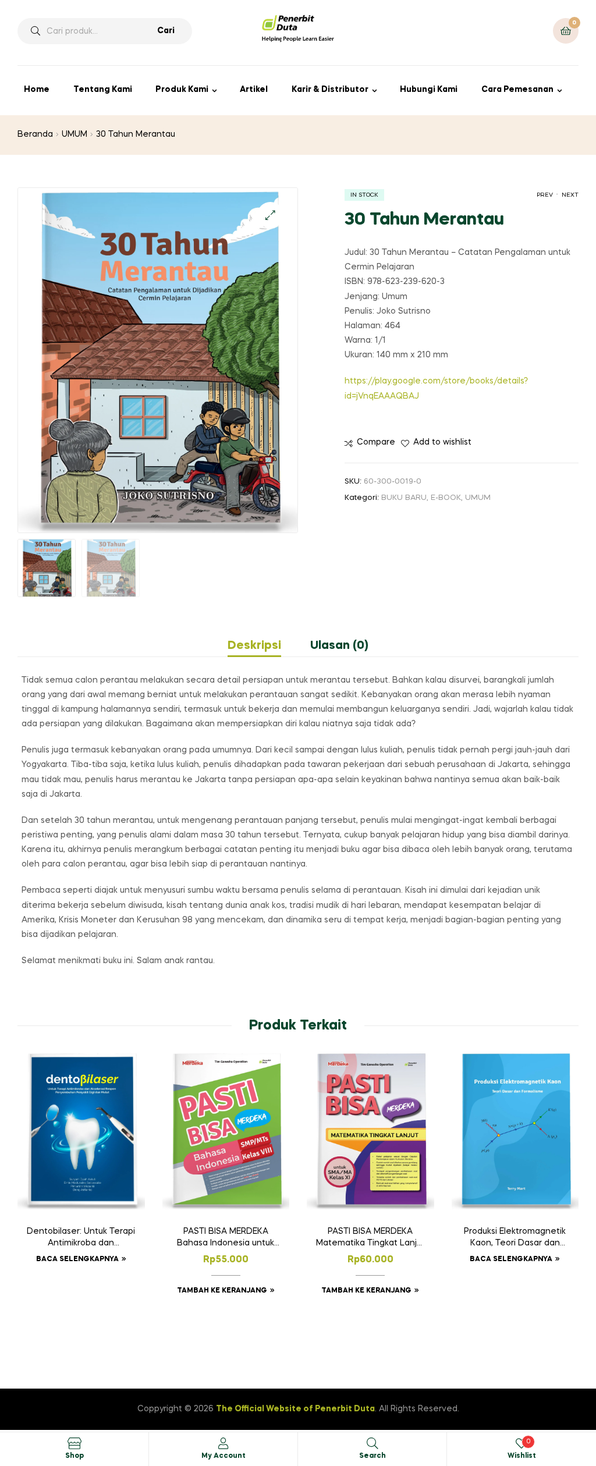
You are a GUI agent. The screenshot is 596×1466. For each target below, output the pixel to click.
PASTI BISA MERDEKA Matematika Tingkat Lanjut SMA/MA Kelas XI (370, 1238)
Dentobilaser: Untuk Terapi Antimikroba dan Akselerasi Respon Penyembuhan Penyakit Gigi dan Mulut (81, 1238)
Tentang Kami (102, 90)
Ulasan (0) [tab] (339, 646)
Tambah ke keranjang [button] (222, 1290)
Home (36, 90)
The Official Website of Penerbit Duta (295, 1409)
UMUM (74, 134)
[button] (270, 215)
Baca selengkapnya (77, 1259)
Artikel (254, 90)
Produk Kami (181, 90)
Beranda (35, 134)
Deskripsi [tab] (254, 646)
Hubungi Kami (428, 90)
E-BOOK (446, 498)
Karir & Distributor (330, 90)
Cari (166, 31)
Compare (376, 442)
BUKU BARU (404, 498)
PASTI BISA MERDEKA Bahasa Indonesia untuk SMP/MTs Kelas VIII (225, 1238)
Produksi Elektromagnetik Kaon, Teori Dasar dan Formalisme (515, 1238)
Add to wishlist (442, 442)
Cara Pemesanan (517, 90)
